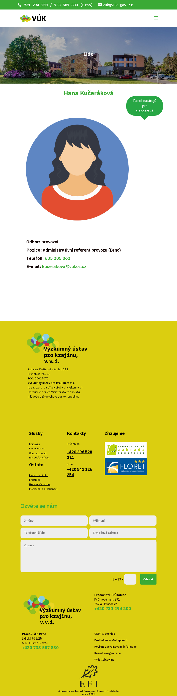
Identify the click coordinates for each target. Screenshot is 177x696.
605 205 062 (57, 258)
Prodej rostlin (36, 448)
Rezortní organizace (107, 653)
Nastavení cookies (39, 484)
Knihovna (34, 444)
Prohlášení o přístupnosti (43, 488)
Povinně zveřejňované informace (115, 646)
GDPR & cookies (104, 633)
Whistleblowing (104, 659)
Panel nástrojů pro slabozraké (144, 105)
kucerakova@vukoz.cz (64, 266)
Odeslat (148, 579)
